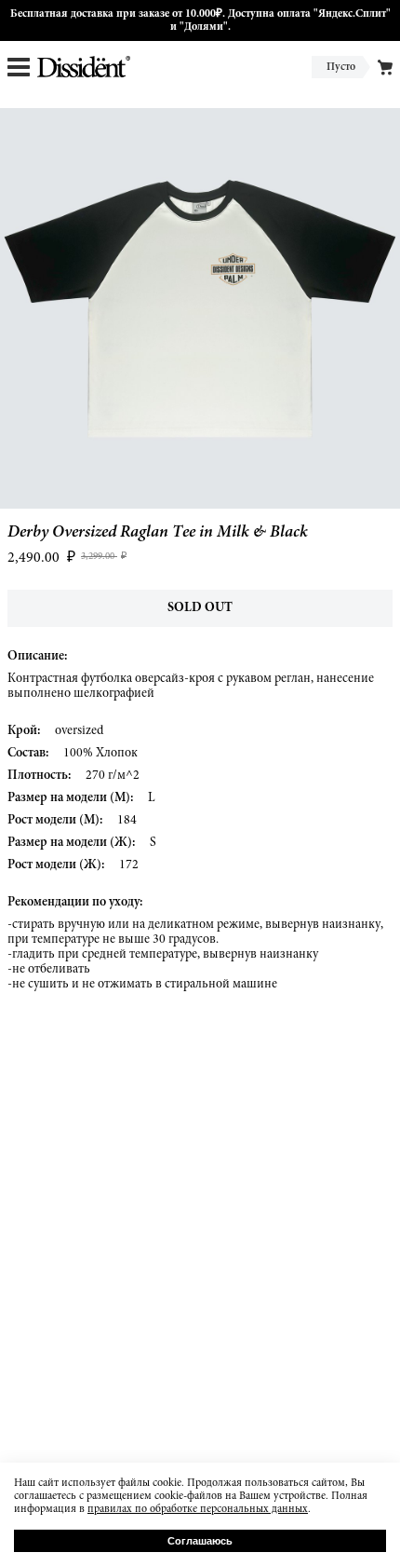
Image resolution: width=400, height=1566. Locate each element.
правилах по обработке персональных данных (197, 1509)
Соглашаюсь (200, 1540)
